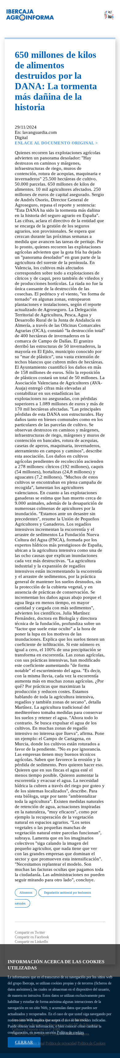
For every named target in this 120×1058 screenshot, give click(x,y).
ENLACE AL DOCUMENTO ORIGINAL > (56, 143)
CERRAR (24, 1042)
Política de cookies (70, 1032)
